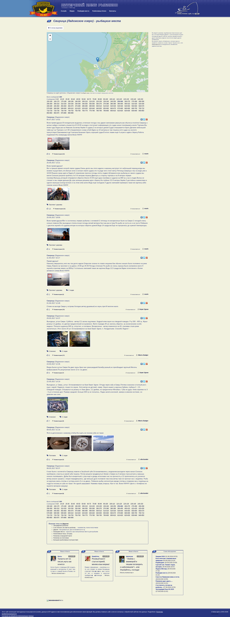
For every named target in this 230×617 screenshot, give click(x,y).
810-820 (120, 111)
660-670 (113, 108)
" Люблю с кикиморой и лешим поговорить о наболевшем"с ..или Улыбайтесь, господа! (131, 564)
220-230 (99, 101)
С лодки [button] (71, 290)
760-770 (85, 111)
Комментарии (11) (60, 208)
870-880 (63, 113)
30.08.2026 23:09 (171, 562)
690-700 (134, 108)
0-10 (57, 99)
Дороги (55, 529)
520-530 (113, 106)
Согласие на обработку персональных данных (18, 616)
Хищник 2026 (160, 556)
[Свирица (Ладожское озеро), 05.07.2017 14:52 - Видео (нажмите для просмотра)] (58, 145)
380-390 (113, 104)
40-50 (78, 99)
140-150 (140, 99)
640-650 (99, 108)
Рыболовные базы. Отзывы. (63, 534)
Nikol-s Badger (143, 355)
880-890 (70, 113)
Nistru (60, 556)
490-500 (92, 106)
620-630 (85, 108)
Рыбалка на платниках (61, 538)
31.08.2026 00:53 (171, 556)
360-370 (99, 104)
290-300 (49, 104)
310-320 (63, 104)
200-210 (85, 101)
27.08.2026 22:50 (169, 587)
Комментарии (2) (59, 294)
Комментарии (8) (59, 493)
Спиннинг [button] (52, 351)
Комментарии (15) (59, 309)
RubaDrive (95, 556)
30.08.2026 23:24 (169, 560)
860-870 (56, 113)
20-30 (67, 99)
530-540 (120, 106)
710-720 (49, 111)
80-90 (100, 99)
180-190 (70, 101)
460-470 (70, 106)
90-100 (105, 99)
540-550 (127, 106)
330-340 (77, 104)
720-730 (56, 111)
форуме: (66, 524)
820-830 (127, 111)
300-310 (56, 104)
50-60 (84, 99)
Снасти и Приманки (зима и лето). (167, 577)
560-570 (141, 106)
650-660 (106, 108)
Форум (72, 11)
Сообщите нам (85, 93)
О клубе (63, 11)
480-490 (85, 106)
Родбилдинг (160, 562)
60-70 (89, 99)
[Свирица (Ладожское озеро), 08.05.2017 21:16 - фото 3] (103, 444)
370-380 (106, 104)
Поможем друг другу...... (164, 581)
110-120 (119, 99)
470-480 (77, 106)
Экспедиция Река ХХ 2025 (165, 589)
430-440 (49, 106)
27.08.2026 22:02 (162, 591)
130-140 (133, 99)
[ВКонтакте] (141, 119)
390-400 (120, 104)
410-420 (134, 104)
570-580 (49, 108)
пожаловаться (136, 154)
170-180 (63, 101)
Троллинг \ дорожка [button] (55, 205)
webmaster (214, 614)
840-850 (141, 111)
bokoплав (129, 556)
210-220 (92, 101)
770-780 (92, 111)
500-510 (99, 106)
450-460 (63, 106)
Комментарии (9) (59, 421)
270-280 (134, 101)
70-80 (94, 99)
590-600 (63, 108)
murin (146, 154)
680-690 (127, 108)
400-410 (127, 104)
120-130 (126, 99)
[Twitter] (144, 119)
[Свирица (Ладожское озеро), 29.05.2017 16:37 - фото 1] (58, 340)
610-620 (77, 108)
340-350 (85, 104)
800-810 (113, 111)
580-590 (56, 108)
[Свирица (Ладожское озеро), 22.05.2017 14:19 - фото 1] (58, 406)
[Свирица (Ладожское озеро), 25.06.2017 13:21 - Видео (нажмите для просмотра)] (58, 195)
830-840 (134, 111)
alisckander (144, 459)
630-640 (92, 108)
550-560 (134, 106)
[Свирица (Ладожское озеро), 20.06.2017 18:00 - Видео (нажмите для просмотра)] (58, 235)
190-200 (77, 101)
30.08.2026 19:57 (168, 567)
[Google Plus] (146, 119)
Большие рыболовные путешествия (65, 540)
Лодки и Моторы (161, 569)
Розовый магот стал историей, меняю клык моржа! (100, 561)
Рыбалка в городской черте (62, 536)
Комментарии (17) (59, 355)
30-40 (73, 99)
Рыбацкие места (83, 11)
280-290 (141, 101)
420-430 (141, 104)
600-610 (70, 108)
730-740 (63, 111)
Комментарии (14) (59, 154)
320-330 (70, 104)
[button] (97, 59)
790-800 (106, 111)
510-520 (106, 106)
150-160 (49, 101)
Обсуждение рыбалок (60, 525)
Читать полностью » (58, 573)
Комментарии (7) (59, 372)
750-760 (77, 111)
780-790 (99, 111)
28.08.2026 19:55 (162, 579)
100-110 (112, 99)
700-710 (141, 108)
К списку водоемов (56, 28)
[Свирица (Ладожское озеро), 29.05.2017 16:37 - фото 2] (80, 340)
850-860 (49, 113)
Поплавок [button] (52, 455)
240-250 (113, 101)
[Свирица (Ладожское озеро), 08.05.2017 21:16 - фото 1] (58, 444)
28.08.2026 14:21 (162, 583)
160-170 (56, 101)
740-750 (70, 111)
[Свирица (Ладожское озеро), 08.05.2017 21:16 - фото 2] (81, 444)
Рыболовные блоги (99, 11)
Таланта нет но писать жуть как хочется (64, 561)
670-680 (120, 108)
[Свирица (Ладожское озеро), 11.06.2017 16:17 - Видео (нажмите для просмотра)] (58, 281)
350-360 (92, 104)
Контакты (112, 11)
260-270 (127, 101)
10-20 (62, 99)
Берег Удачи (144, 309)
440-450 (56, 106)
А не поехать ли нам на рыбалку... (64, 527)
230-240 (106, 101)
